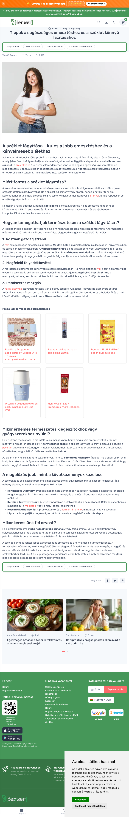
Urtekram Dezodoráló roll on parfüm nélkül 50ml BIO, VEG (21, 407)
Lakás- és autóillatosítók (80, 46)
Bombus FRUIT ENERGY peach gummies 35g (105, 351)
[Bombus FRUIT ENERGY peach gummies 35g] (107, 330)
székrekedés (23, 165)
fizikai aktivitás (13, 288)
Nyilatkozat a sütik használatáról (61, 715)
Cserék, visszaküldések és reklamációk (58, 692)
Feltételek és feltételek (56, 704)
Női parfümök (13, 46)
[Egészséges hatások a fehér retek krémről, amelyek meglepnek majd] (35, 615)
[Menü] (6, 22)
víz (99, 268)
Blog (65, 28)
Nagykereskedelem (12, 690)
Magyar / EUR (102, 699)
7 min (28, 55)
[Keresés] (98, 22)
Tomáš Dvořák (9, 55)
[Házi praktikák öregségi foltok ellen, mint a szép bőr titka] (94, 615)
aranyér (94, 195)
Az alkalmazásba (96, 4)
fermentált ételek (72, 509)
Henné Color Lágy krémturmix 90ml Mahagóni (64, 405)
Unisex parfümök (55, 46)
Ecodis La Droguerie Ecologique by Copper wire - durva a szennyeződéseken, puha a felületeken (21, 354)
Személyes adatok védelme (59, 718)
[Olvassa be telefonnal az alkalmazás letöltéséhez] (10, 707)
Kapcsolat (50, 701)
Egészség (76, 28)
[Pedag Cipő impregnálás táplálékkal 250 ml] (64, 330)
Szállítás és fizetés (54, 687)
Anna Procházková (16, 635)
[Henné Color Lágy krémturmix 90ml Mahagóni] (64, 384)
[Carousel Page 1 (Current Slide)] (63, 651)
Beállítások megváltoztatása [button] (90, 806)
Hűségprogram (52, 697)
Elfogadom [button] (80, 799)
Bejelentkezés (115, 689)
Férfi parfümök (33, 46)
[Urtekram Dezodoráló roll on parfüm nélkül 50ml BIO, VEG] (21, 384)
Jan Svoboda (72, 635)
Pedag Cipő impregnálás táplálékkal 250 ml (62, 351)
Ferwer (55, 28)
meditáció (30, 505)
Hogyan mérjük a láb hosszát (59, 711)
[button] (12, 730)
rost (7, 244)
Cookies (49, 722)
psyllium (7, 447)
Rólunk (5, 687)
